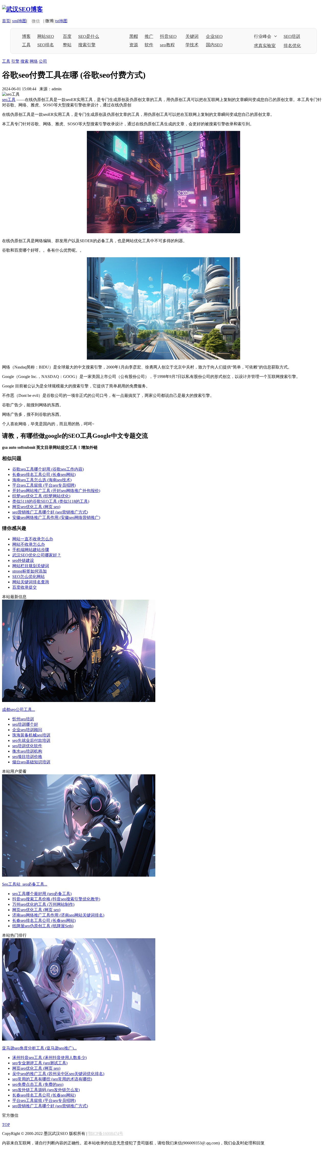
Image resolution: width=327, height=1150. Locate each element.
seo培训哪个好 (25, 724)
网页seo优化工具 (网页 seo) (36, 507)
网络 (34, 61)
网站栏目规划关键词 (30, 566)
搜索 (24, 61)
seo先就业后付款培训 (31, 740)
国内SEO (214, 44)
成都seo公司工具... (18, 709)
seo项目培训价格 (27, 756)
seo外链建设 (23, 560)
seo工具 (9, 99)
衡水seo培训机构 (27, 751)
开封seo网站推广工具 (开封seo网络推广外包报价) (56, 490)
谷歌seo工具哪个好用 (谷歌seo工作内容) (48, 469)
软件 (149, 44)
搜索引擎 (87, 44)
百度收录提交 (24, 587)
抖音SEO (168, 36)
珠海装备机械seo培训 (31, 735)
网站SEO (45, 36)
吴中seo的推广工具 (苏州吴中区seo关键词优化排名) (58, 1073)
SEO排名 (45, 44)
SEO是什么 (88, 36)
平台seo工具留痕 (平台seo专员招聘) (44, 485)
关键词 (191, 36)
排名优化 (292, 45)
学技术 (191, 44)
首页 (6, 21)
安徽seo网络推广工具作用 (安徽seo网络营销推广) (56, 517)
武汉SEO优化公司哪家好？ (36, 555)
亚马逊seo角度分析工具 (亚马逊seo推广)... (39, 1048)
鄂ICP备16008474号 (105, 1133)
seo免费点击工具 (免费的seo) (37, 1084)
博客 (26, 36)
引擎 (15, 61)
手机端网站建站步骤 (30, 550)
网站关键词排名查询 (30, 582)
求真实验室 (265, 45)
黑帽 (133, 36)
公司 (43, 61)
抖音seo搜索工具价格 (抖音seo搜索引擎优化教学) (56, 899)
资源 (133, 44)
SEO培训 (292, 36)
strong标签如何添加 (29, 571)
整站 (67, 44)
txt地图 (61, 21)
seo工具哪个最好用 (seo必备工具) (42, 893)
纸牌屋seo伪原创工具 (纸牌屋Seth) (42, 926)
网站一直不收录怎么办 (32, 539)
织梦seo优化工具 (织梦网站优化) (41, 496)
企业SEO (214, 36)
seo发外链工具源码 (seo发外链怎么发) (46, 1090)
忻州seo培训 (23, 719)
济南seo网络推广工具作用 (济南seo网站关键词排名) (58, 915)
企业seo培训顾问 (27, 730)
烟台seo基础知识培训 (31, 762)
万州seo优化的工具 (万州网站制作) (43, 904)
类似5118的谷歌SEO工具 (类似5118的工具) (50, 501)
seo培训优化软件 (27, 746)
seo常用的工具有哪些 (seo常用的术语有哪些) (52, 1079)
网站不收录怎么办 (28, 544)
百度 (67, 36)
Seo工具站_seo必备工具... (24, 884)
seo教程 (167, 44)
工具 (26, 44)
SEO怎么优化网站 (28, 576)
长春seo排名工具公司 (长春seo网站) (44, 474)
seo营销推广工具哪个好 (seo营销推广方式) (50, 512)
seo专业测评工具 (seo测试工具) (39, 1063)
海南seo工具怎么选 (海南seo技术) (42, 480)
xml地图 (19, 21)
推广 (149, 36)
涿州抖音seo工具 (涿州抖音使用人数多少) (49, 1057)
